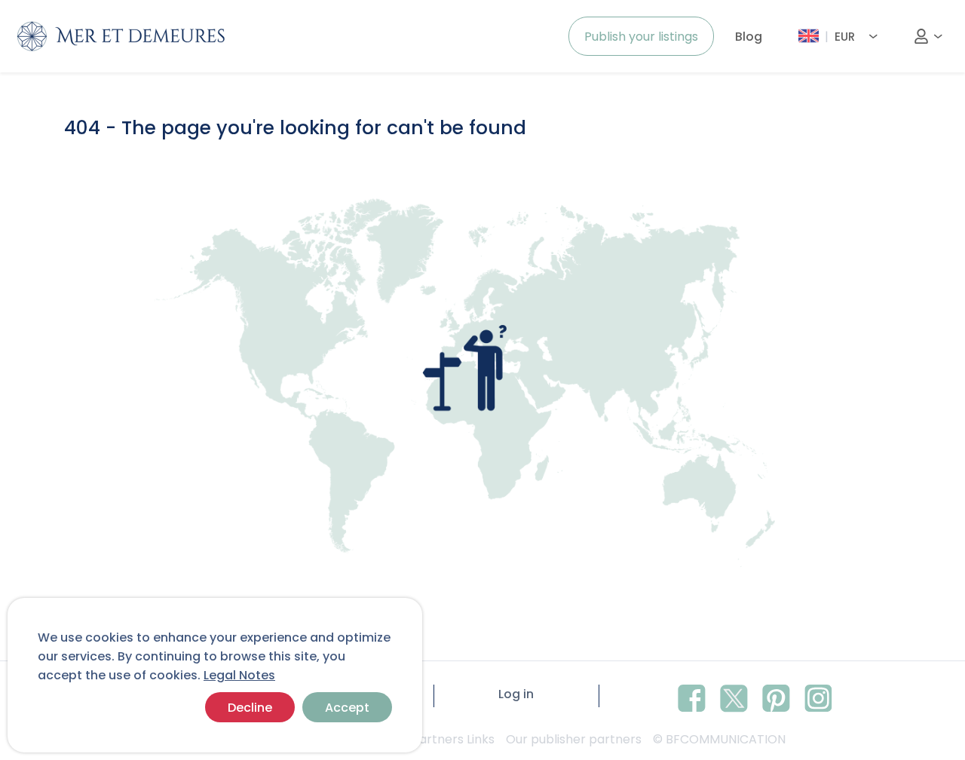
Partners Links (453, 739)
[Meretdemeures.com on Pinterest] (776, 696)
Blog (748, 36)
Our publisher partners (574, 739)
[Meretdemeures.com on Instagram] (818, 696)
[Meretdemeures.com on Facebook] (692, 696)
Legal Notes (239, 675)
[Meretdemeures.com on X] (734, 696)
